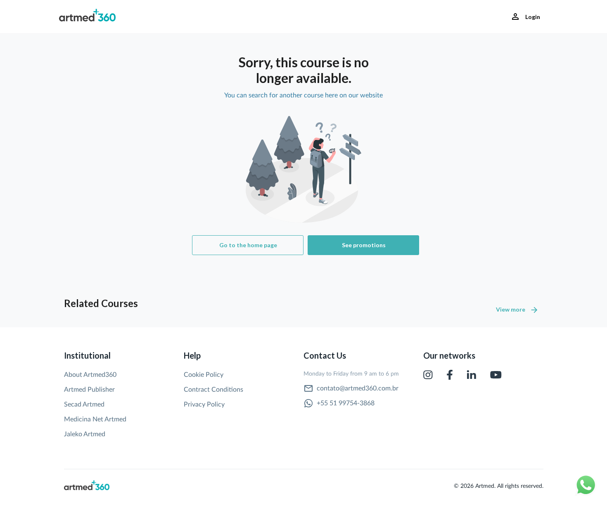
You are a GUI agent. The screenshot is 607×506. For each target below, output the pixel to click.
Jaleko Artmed (84, 434)
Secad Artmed (84, 404)
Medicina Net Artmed (95, 419)
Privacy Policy (204, 404)
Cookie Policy (203, 374)
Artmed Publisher (89, 389)
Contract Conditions (213, 389)
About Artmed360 (90, 374)
